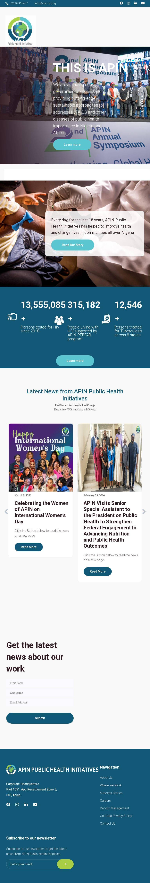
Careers (105, 800)
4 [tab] (142, 111)
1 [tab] (142, 96)
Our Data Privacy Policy (116, 816)
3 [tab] (142, 106)
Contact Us (107, 823)
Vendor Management (114, 808)
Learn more (72, 144)
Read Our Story (72, 245)
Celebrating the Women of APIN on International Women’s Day (41, 512)
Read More (29, 547)
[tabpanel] (75, 105)
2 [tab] (142, 101)
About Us (106, 778)
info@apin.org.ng (45, 3)
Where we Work (111, 785)
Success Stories (111, 793)
